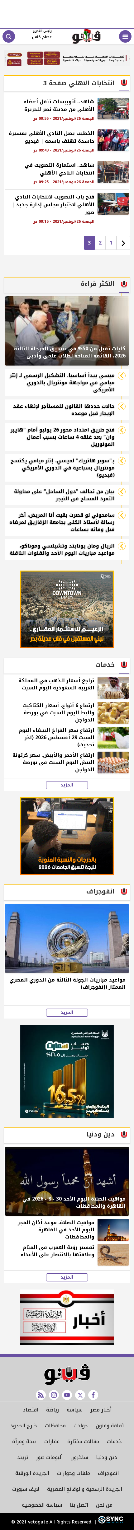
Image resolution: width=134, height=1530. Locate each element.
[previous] (123, 243)
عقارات (52, 1441)
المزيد (67, 785)
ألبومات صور (49, 1457)
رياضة (52, 1410)
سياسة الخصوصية (42, 1505)
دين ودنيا (106, 1457)
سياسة (75, 1410)
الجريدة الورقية (32, 1473)
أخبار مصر (101, 1410)
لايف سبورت (25, 1489)
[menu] (125, 36)
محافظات (55, 1425)
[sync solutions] (110, 1522)
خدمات (114, 1441)
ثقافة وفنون (110, 1425)
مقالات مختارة (83, 1441)
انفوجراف (108, 1473)
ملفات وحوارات (73, 1473)
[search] (8, 36)
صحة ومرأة (24, 1441)
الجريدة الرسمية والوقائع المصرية (84, 1489)
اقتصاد (30, 1410)
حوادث (81, 1425)
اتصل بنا (79, 1505)
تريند (22, 1457)
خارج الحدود (23, 1425)
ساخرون (79, 1457)
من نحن (104, 1505)
